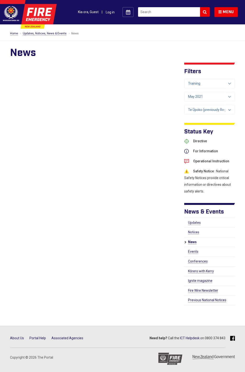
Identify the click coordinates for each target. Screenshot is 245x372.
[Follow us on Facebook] (232, 338)
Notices (193, 232)
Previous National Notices (207, 300)
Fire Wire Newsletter (203, 290)
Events (193, 251)
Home (14, 33)
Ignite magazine (200, 281)
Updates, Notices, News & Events (45, 33)
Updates (194, 222)
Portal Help (37, 338)
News (192, 242)
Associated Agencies (67, 338)
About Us (17, 338)
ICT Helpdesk (190, 338)
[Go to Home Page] (28, 14)
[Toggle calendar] (128, 12)
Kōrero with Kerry (201, 271)
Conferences (198, 261)
